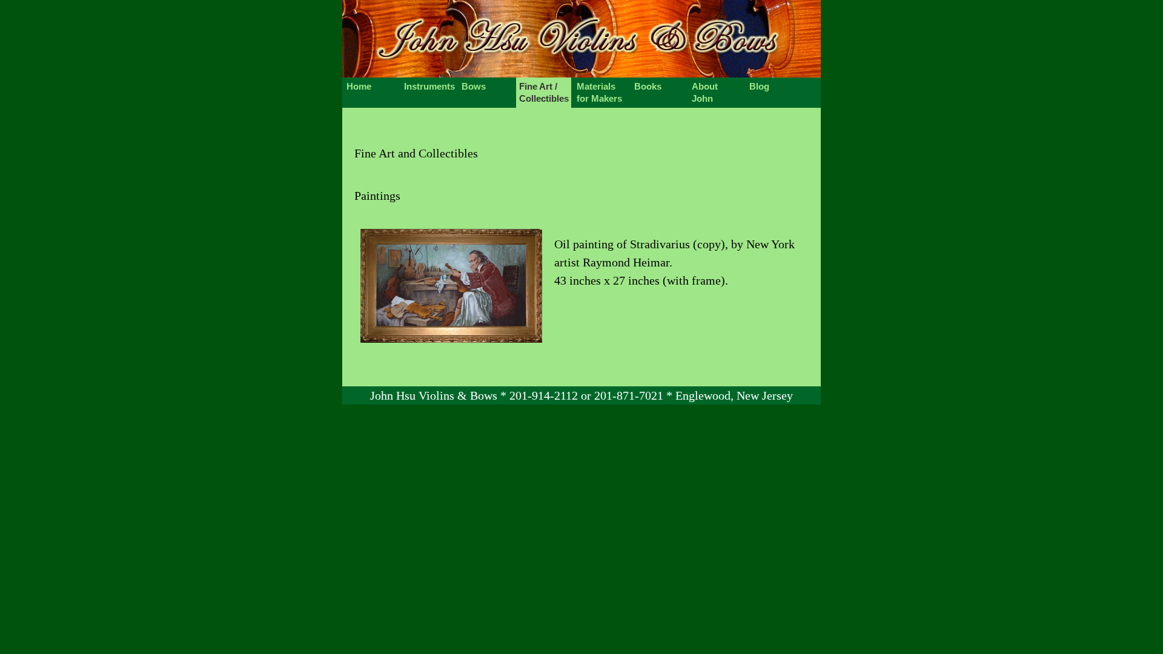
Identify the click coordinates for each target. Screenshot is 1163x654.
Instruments (429, 86)
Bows (474, 86)
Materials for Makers (599, 92)
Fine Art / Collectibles (544, 92)
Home (358, 86)
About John (705, 92)
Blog (759, 86)
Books (647, 86)
